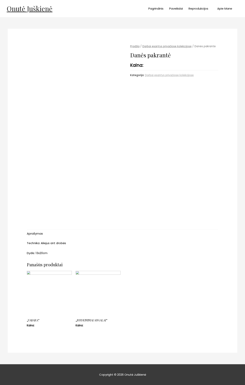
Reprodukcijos (198, 8)
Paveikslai (176, 8)
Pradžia (135, 46)
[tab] (35, 233)
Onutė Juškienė (29, 8)
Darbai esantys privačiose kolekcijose (167, 46)
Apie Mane (224, 8)
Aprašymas (35, 233)
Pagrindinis (155, 8)
